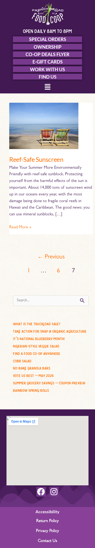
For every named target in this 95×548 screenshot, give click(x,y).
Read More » (20, 227)
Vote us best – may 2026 (33, 375)
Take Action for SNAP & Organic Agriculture (50, 331)
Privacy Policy (47, 531)
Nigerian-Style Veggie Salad (36, 345)
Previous (51, 257)
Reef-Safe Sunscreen (36, 159)
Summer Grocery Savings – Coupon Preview (49, 382)
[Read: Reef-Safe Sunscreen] (43, 126)
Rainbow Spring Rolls (31, 390)
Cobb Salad (22, 360)
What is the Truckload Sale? (36, 323)
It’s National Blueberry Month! (39, 338)
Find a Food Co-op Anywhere (36, 353)
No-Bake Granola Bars (31, 367)
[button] (47, 87)
